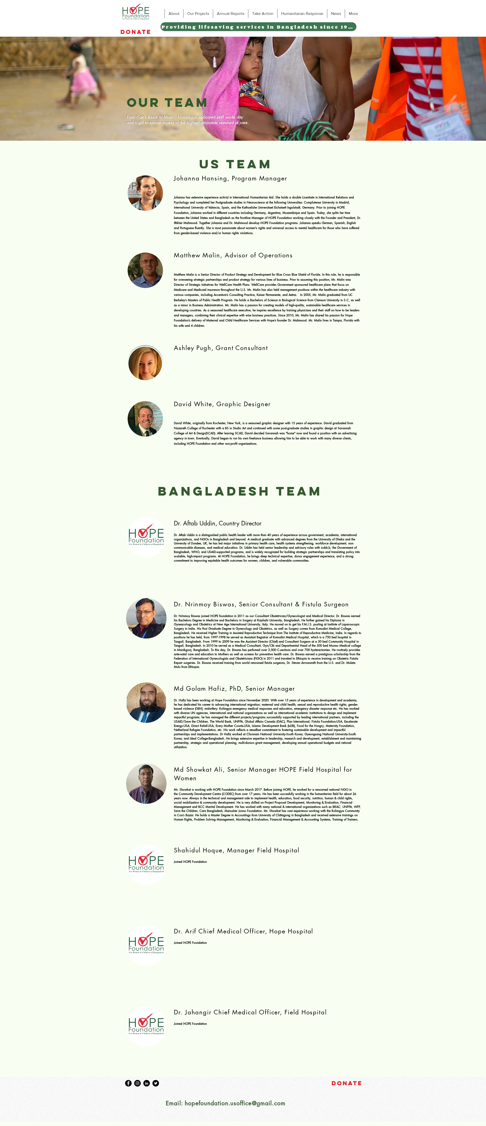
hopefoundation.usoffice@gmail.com (235, 1103)
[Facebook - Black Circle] (128, 1083)
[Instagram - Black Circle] (137, 1083)
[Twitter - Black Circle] (155, 1083)
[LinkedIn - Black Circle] (146, 1083)
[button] (174, 13)
